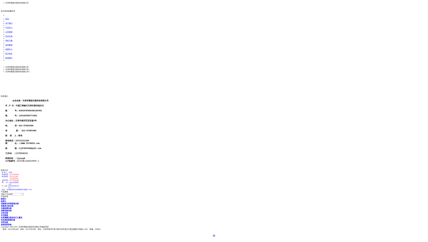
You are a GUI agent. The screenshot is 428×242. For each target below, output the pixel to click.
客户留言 (8, 54)
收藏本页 (11, 11)
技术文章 (8, 36)
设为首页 (4, 11)
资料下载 (8, 41)
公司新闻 (8, 32)
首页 (7, 19)
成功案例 (8, 45)
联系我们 (8, 58)
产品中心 (8, 28)
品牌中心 (8, 49)
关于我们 (8, 23)
